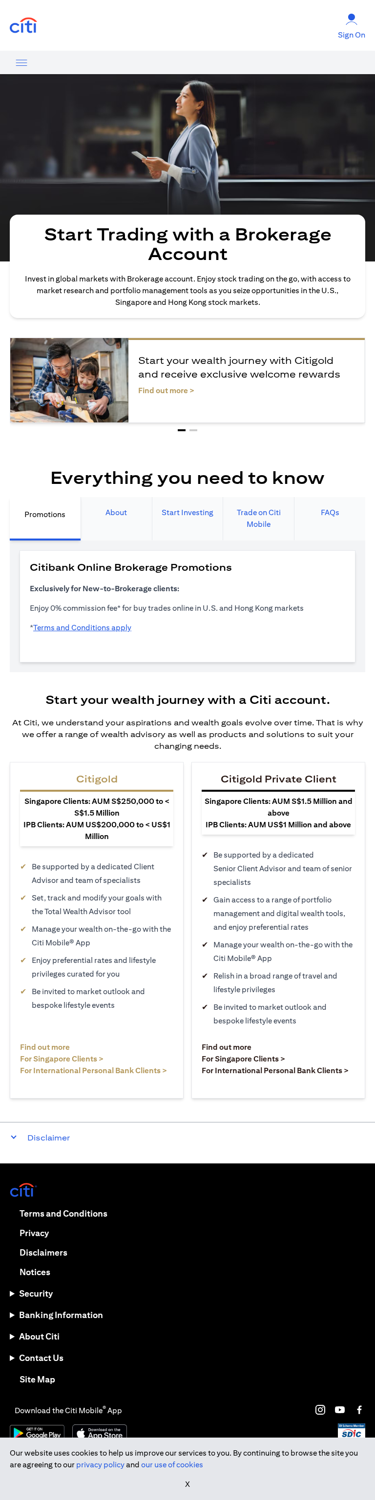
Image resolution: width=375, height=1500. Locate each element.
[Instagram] (320, 1410)
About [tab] (116, 512)
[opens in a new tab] (23, 25)
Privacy (34, 1233)
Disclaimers (43, 1252)
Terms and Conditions (63, 1213)
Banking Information (61, 1315)
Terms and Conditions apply (82, 627)
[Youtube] (340, 1410)
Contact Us (41, 1358)
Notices (35, 1272)
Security (36, 1293)
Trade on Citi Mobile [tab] (259, 518)
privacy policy (100, 1464)
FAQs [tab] (330, 512)
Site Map (37, 1379)
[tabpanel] (187, 606)
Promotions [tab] (44, 514)
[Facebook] (359, 1410)
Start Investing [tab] (187, 512)
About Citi (39, 1336)
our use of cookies (172, 1464)
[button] (182, 430)
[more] (21, 62)
